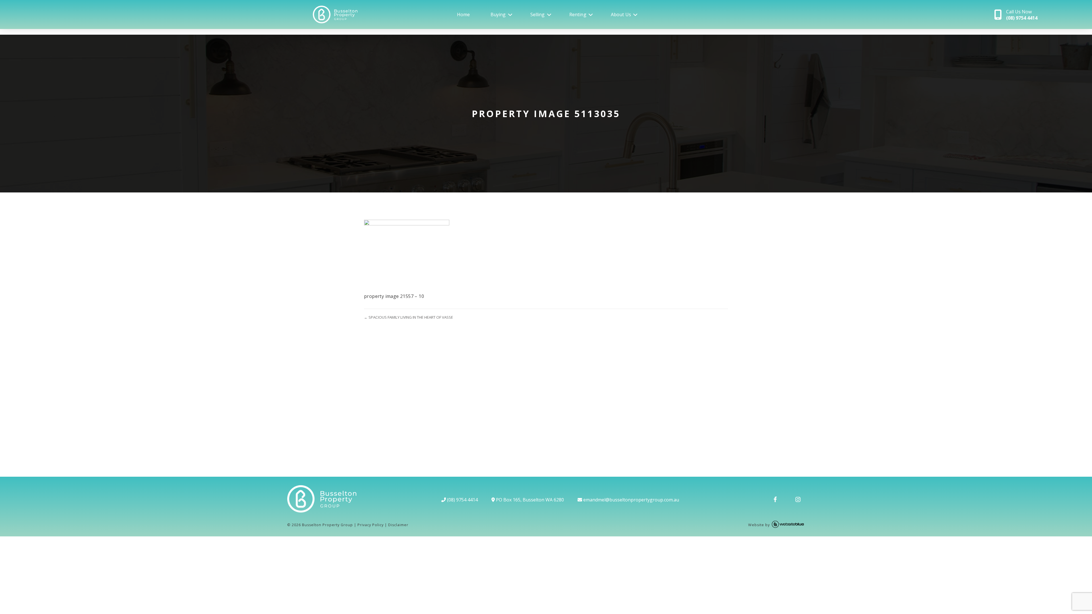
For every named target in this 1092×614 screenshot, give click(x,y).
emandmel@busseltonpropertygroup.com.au (630, 500)
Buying (498, 14)
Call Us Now (1021, 15)
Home (463, 14)
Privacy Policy (370, 524)
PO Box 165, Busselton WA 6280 (529, 500)
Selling (537, 14)
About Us (621, 14)
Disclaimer (398, 524)
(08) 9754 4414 (462, 500)
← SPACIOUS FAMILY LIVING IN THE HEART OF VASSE (408, 317)
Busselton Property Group (327, 524)
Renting (577, 14)
